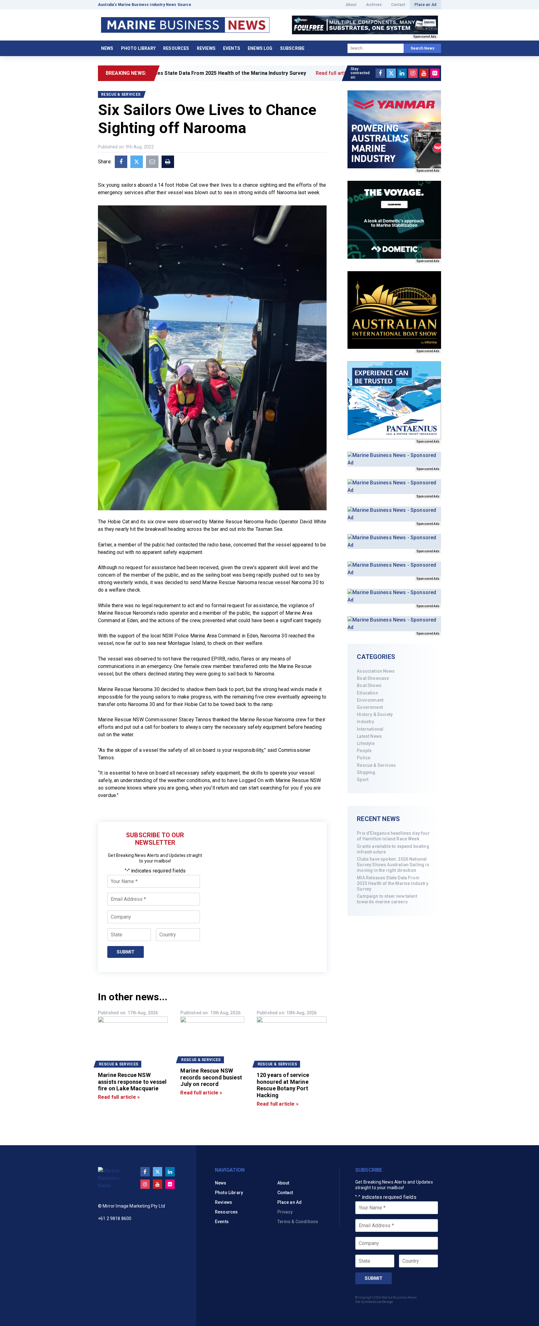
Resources (176, 48)
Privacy (285, 1211)
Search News (422, 48)
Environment (370, 700)
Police (363, 757)
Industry (365, 721)
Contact (398, 4)
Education (367, 692)
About (351, 4)
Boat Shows (369, 685)
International (370, 729)
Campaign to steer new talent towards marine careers (387, 899)
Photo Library (138, 48)
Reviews (206, 48)
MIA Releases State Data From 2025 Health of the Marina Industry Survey (392, 883)
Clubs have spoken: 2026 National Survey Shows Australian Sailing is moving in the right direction (393, 865)
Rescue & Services (376, 765)
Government (370, 707)
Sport (362, 779)
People (364, 750)
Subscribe (292, 48)
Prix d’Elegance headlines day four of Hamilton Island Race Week (393, 836)
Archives (374, 4)
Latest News (369, 736)
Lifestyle (365, 743)
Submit (125, 952)
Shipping (366, 772)
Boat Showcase (373, 678)
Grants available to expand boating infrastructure (393, 849)
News (107, 48)
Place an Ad (425, 4)
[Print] (168, 162)
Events (231, 48)
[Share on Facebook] (121, 162)
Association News (376, 671)
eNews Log (260, 48)
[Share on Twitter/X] (136, 162)
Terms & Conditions (297, 1221)
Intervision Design (379, 1302)
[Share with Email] (152, 162)
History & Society (375, 714)
